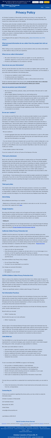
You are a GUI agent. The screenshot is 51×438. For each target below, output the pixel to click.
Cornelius (21, 423)
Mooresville (4, 423)
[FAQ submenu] (43, 7)
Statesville (41, 423)
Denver (32, 423)
